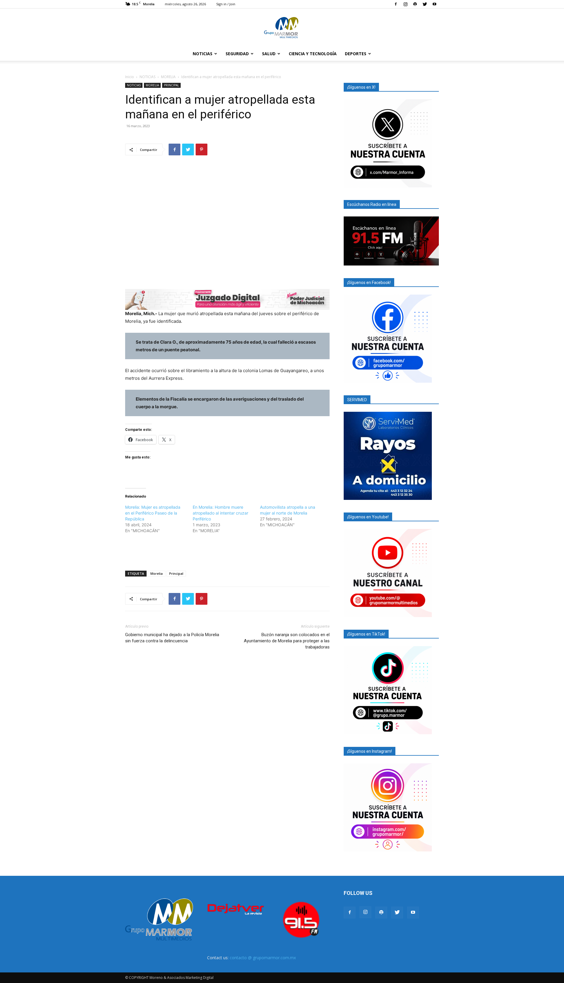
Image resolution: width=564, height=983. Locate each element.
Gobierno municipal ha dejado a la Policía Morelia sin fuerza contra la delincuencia (172, 637)
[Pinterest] (201, 149)
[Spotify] (415, 4)
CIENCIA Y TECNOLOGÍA (313, 53)
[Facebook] (395, 4)
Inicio (129, 76)
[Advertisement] (227, 551)
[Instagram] (405, 4)
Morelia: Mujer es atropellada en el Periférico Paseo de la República (152, 513)
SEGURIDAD (237, 53)
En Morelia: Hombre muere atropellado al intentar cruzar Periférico (220, 513)
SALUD (269, 53)
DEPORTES (355, 53)
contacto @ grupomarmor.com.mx (263, 957)
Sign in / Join (225, 4)
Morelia (156, 573)
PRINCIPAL (171, 85)
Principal (176, 573)
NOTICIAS (202, 53)
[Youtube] (434, 4)
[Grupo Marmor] (282, 28)
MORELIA (168, 76)
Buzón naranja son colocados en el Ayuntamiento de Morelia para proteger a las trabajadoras (287, 641)
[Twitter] (424, 4)
